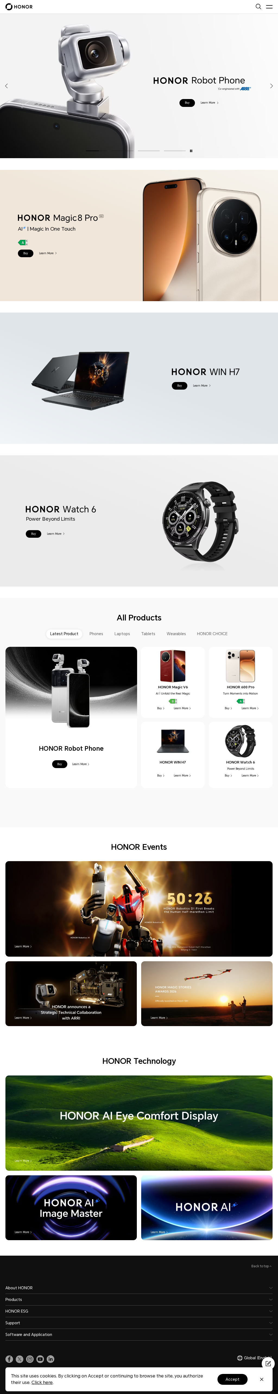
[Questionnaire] (268, 1363)
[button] (185, 103)
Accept (232, 1379)
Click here (42, 1382)
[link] (9, 1359)
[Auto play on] (191, 151)
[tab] (64, 634)
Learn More (206, 102)
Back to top (260, 1266)
